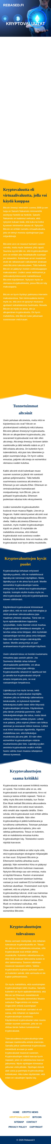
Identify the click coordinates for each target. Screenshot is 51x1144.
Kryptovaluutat (20, 1117)
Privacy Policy (17, 1127)
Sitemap (19, 1122)
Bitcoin (36, 1117)
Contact (31, 1122)
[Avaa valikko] (45, 5)
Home (16, 1112)
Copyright (36, 1127)
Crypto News (30, 1112)
